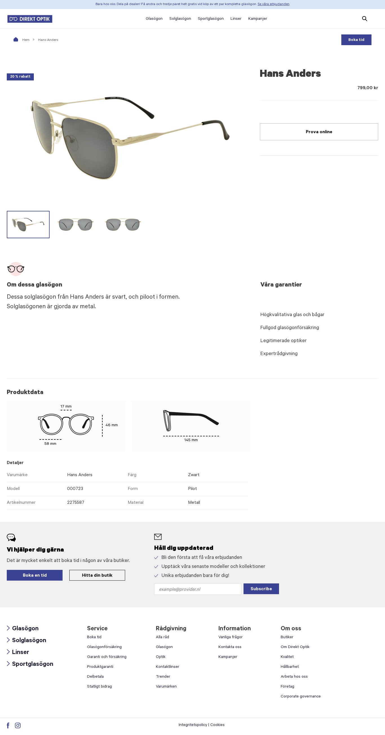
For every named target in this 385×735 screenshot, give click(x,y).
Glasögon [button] (154, 19)
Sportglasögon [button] (211, 19)
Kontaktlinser (167, 667)
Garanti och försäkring (107, 657)
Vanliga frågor (230, 637)
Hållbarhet (290, 667)
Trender (163, 677)
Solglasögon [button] (180, 19)
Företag (287, 687)
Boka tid (356, 40)
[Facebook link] (8, 725)
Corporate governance (301, 697)
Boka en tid (35, 575)
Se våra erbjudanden (273, 4)
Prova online (319, 132)
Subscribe (261, 589)
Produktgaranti (100, 667)
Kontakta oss (230, 647)
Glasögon (23, 629)
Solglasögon (26, 641)
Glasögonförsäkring (104, 647)
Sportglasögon (30, 664)
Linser (18, 653)
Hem (25, 40)
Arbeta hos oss (294, 677)
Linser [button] (236, 19)
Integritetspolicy (193, 725)
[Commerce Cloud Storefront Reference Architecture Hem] (30, 18)
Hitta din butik (97, 575)
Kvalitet (287, 657)
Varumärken (166, 687)
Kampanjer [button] (257, 19)
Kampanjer (227, 657)
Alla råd (162, 637)
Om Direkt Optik (295, 647)
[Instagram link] (18, 725)
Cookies (217, 725)
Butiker (287, 637)
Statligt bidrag (99, 687)
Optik (160, 657)
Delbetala (95, 677)
